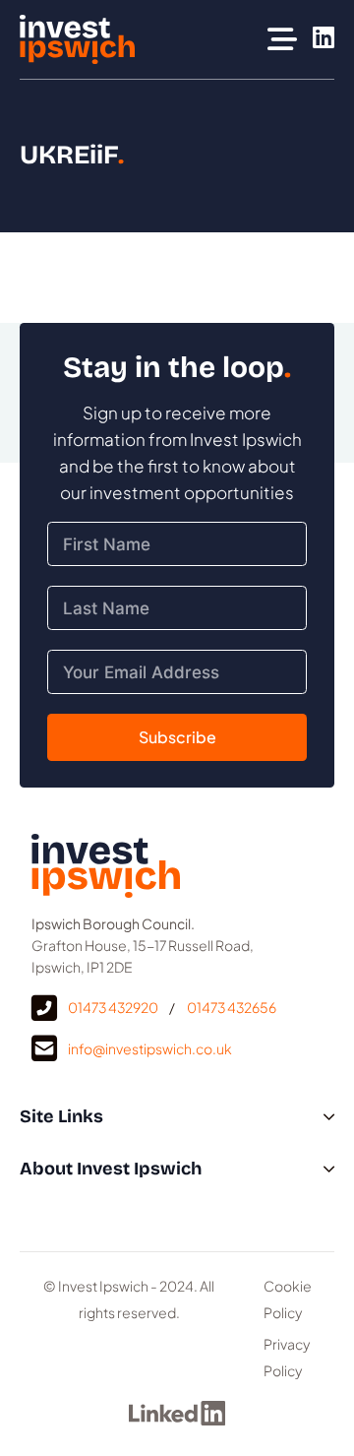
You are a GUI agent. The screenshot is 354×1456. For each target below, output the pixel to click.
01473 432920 (113, 1007)
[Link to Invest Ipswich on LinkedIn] (323, 39)
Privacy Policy (287, 1357)
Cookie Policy (288, 1299)
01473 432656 (231, 1007)
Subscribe (177, 737)
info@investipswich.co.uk (150, 1048)
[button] (176, 1117)
